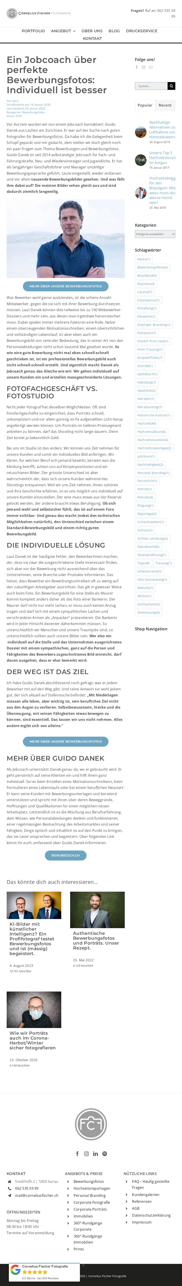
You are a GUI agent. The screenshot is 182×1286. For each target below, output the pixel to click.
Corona (144, 292)
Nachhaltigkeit (150, 464)
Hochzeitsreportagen (92, 1188)
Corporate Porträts (90, 1209)
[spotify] (104, 1153)
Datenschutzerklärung (151, 1215)
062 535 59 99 (26, 1188)
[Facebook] (136, 67)
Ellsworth (146, 316)
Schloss (144, 530)
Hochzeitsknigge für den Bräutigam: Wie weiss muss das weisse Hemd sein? (163, 190)
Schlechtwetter (150, 522)
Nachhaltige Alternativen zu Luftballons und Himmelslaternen (164, 129)
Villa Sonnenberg (152, 579)
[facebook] (77, 1153)
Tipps (143, 563)
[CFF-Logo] (38, 9)
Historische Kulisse (153, 415)
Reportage (147, 514)
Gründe (145, 366)
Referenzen (142, 1201)
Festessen (146, 333)
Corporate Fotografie (92, 1202)
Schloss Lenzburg (152, 538)
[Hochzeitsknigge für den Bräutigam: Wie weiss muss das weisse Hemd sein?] (140, 190)
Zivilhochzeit (148, 604)
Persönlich (147, 481)
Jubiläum (146, 456)
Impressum (142, 1222)
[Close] (83, 1265)
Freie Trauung (150, 349)
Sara (15, 101)
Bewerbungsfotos (33, 112)
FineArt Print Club (152, 341)
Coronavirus (148, 300)
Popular (145, 105)
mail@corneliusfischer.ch (36, 1195)
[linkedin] (95, 1153)
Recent (165, 105)
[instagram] (86, 1153)
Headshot (146, 390)
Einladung (147, 308)
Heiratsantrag (149, 407)
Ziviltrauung (148, 612)
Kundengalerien (145, 1194)
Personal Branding (153, 473)
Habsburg (146, 382)
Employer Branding (154, 325)
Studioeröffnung (151, 555)
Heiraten (145, 399)
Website (145, 588)
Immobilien (83, 1216)
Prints (79, 1249)
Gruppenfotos (149, 357)
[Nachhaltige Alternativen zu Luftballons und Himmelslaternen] (140, 129)
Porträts (145, 497)
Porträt (144, 489)
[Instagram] (143, 67)
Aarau (143, 259)
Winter (144, 596)
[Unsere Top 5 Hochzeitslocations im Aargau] (140, 157)
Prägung (145, 505)
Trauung (163, 563)
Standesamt (148, 546)
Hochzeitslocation (152, 440)
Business (146, 284)
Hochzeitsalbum (151, 431)
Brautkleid (147, 275)
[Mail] (150, 67)
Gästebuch (147, 374)
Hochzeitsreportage (154, 448)
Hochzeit (146, 423)
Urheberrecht (149, 571)
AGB (135, 1208)
